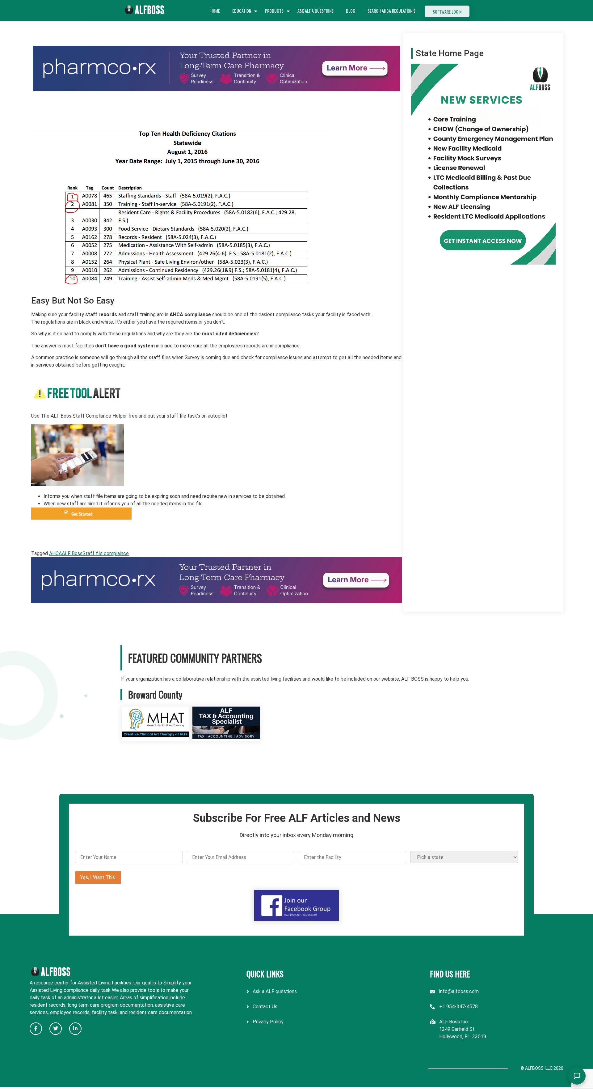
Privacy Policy (268, 1022)
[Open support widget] (577, 1076)
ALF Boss (72, 553)
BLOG (350, 10)
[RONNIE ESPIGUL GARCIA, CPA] (226, 737)
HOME (215, 10)
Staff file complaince (105, 553)
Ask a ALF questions (275, 991)
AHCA (55, 553)
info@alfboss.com (459, 991)
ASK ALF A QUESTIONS (315, 10)
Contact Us (265, 1006)
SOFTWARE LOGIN (447, 11)
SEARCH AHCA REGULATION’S (391, 10)
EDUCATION (241, 10)
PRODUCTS (274, 10)
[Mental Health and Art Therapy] (155, 737)
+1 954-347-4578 (458, 1006)
